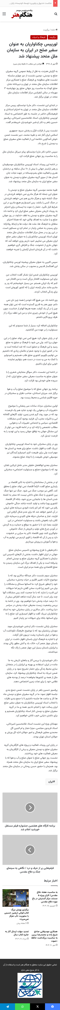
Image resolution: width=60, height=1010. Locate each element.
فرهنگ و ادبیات (38, 37)
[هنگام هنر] (21, 14)
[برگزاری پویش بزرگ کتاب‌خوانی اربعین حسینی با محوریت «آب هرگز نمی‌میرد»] (15, 898)
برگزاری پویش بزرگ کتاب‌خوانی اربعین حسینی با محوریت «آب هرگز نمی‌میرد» (16, 914)
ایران (50, 782)
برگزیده (46, 30)
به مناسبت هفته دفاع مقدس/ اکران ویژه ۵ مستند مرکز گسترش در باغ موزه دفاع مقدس (45, 897)
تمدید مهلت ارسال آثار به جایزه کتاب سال (17, 933)
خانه (53, 30)
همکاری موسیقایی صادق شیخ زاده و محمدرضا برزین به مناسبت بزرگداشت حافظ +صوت (44, 936)
